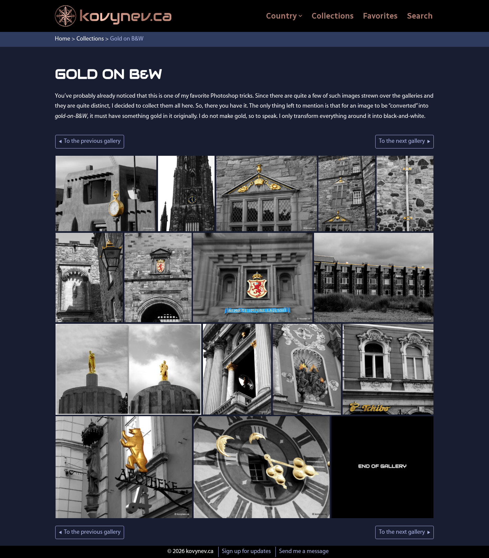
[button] (300, 16)
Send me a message (304, 552)
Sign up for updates (246, 552)
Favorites (380, 16)
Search (420, 16)
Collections (333, 16)
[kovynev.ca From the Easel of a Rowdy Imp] (113, 16)
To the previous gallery (91, 141)
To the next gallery (403, 141)
